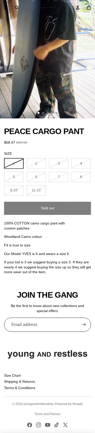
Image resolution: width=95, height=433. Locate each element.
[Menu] (6, 7)
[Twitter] (65, 425)
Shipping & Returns (19, 381)
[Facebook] (30, 425)
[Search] (16, 7)
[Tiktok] (56, 425)
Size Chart (12, 375)
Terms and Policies (47, 414)
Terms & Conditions (19, 388)
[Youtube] (48, 425)
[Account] (77, 7)
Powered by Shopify (69, 404)
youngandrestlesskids (38, 404)
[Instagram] (38, 425)
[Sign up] (84, 324)
